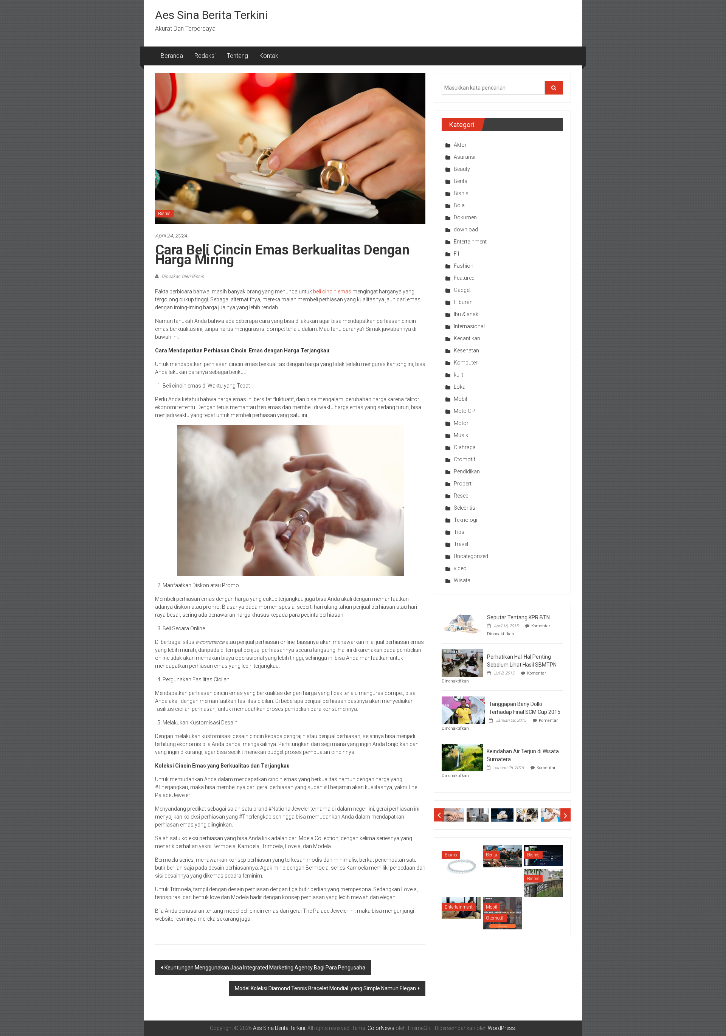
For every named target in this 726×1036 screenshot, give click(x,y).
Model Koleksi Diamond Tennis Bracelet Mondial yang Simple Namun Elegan (325, 988)
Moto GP (464, 411)
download (466, 229)
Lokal (460, 387)
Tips (459, 532)
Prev (439, 815)
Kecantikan (467, 338)
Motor (461, 423)
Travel (461, 544)
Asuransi (464, 157)
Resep (461, 496)
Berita (460, 181)
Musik (461, 435)
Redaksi (205, 55)
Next (565, 815)
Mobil (460, 399)
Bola (459, 205)
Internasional (469, 326)
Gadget (462, 290)
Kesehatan (466, 350)
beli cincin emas (332, 291)
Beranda (172, 55)
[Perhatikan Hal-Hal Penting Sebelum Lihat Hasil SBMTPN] (462, 662)
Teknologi (465, 520)
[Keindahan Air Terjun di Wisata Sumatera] (462, 757)
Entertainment (470, 242)
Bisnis (164, 213)
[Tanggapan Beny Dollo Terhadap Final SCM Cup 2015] (463, 710)
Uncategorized (471, 556)
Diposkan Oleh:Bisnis (182, 276)
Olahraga (465, 447)
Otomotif (464, 459)
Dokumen (465, 217)
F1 (457, 254)
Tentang (237, 55)
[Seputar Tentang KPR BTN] (462, 623)
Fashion (463, 266)
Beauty (462, 169)
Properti (463, 484)
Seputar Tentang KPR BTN (518, 617)
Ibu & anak (466, 314)
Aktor (460, 145)
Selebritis (464, 508)
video (460, 568)
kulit (458, 375)
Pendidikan (467, 471)
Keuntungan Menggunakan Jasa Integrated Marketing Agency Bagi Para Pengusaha (264, 968)
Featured (464, 278)
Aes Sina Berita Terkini (211, 15)
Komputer (466, 363)
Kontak (268, 55)
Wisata (462, 580)
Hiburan (463, 302)
